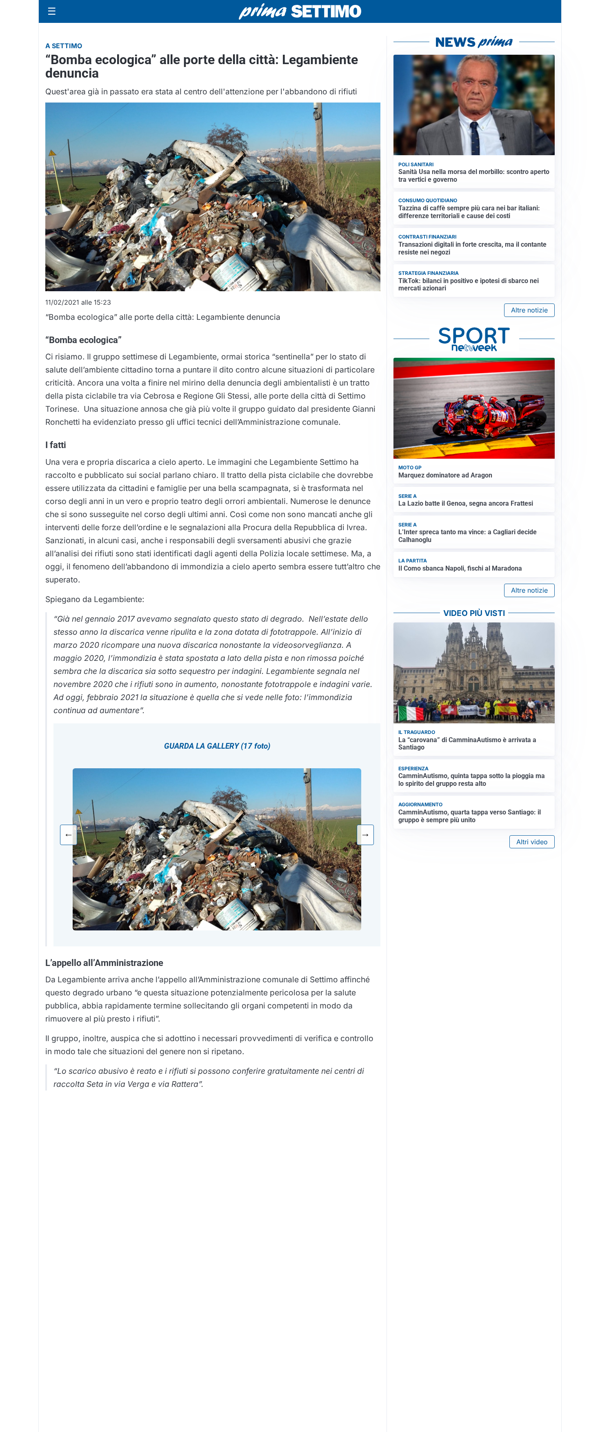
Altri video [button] (532, 842)
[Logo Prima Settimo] (300, 11)
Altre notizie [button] (529, 310)
